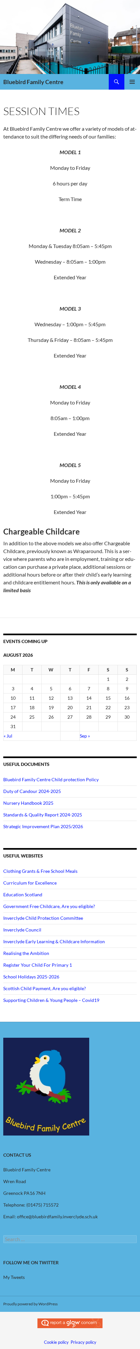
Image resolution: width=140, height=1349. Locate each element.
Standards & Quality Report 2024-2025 (42, 814)
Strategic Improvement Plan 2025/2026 (43, 826)
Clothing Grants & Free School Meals (40, 871)
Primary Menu (132, 82)
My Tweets (14, 1277)
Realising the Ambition (26, 953)
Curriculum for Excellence (30, 883)
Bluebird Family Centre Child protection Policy (51, 779)
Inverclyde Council (22, 929)
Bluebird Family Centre (33, 81)
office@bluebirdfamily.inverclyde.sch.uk (57, 1216)
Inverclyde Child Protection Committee (43, 918)
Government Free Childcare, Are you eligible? (49, 906)
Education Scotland (22, 894)
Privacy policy (83, 1342)
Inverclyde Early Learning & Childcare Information (54, 941)
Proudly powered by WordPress (30, 1303)
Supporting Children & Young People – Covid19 (51, 1000)
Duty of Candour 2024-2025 (32, 791)
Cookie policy (56, 1342)
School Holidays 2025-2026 (31, 976)
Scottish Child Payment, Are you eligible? (44, 988)
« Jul (8, 736)
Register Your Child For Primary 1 (37, 965)
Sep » (85, 736)
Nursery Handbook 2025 (28, 803)
